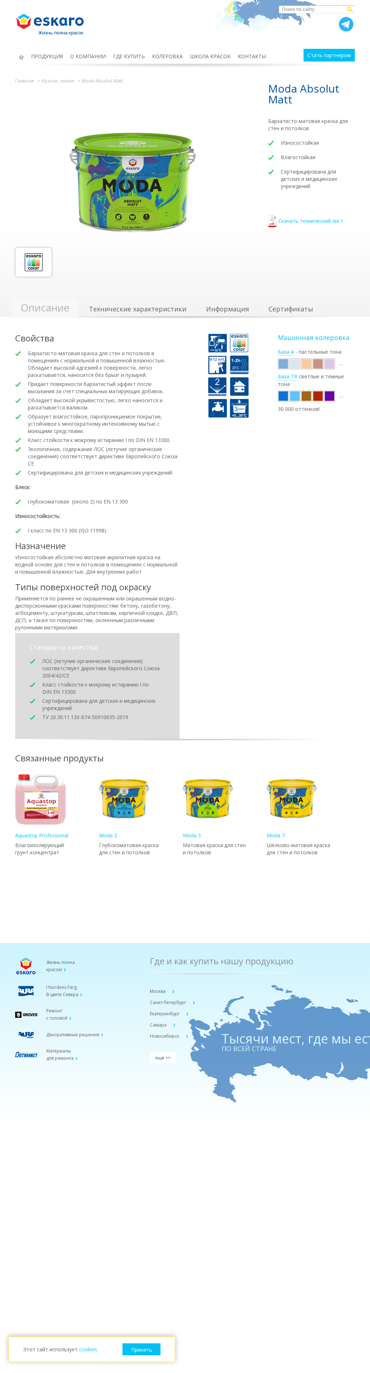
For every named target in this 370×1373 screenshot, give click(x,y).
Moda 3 (192, 835)
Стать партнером (329, 55)
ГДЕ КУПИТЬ (129, 56)
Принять (141, 1349)
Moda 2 (108, 835)
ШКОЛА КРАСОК (210, 56)
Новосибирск (165, 1036)
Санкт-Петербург (168, 1002)
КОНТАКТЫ (252, 56)
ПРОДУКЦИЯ (47, 56)
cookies (88, 1349)
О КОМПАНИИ (88, 56)
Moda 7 (276, 835)
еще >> (163, 1058)
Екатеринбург (165, 1014)
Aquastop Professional (41, 835)
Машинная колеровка (313, 337)
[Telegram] (346, 24)
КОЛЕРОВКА (167, 56)
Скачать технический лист (310, 220)
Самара (159, 1025)
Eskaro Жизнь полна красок (53, 21)
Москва (158, 991)
